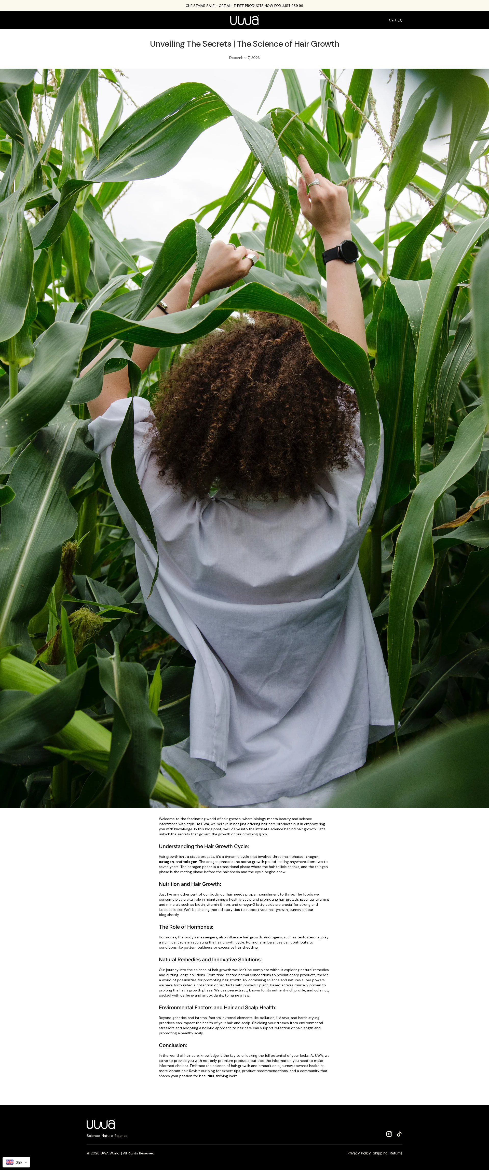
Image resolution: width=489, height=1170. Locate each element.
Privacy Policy (359, 1153)
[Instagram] (389, 1134)
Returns (396, 1153)
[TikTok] (399, 1134)
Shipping (380, 1153)
